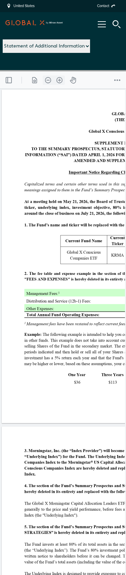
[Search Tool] (117, 24)
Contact (103, 6)
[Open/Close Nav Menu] (102, 24)
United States (24, 6)
